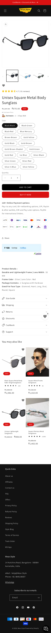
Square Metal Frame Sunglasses (35, 382)
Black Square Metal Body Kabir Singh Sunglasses (13, 382)
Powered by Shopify (32, 628)
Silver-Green (10, 161)
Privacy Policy (11, 505)
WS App (8, 547)
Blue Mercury (26, 131)
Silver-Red (26, 161)
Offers (7, 499)
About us (9, 476)
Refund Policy (11, 511)
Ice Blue (23, 155)
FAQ (6, 494)
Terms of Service (12, 535)
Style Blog (9, 529)
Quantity (5, 173)
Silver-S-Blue (10, 167)
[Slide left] (3, 76)
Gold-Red (9, 155)
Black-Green (27, 125)
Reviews (8, 517)
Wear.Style (21, 628)
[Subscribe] (38, 598)
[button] (5, 11)
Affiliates (9, 482)
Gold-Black (10, 143)
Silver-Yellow (28, 167)
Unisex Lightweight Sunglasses (11, 432)
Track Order (10, 541)
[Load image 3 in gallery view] (38, 76)
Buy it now (25, 194)
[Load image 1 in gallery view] (12, 76)
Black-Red (9, 131)
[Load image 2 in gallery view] (25, 76)
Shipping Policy (11, 523)
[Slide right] (48, 76)
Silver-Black (38, 155)
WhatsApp (9, 582)
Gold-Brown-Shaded (14, 149)
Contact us (9, 488)
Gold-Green (34, 149)
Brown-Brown (11, 137)
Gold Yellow (29, 137)
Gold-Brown (26, 143)
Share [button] (7, 238)
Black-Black (10, 125)
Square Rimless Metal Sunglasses (36, 432)
